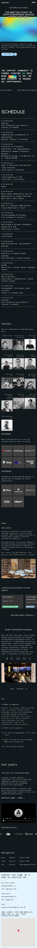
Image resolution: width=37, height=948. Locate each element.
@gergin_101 (6, 479)
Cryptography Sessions (27, 864)
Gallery (20, 689)
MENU (34, 3)
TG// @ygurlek (7, 899)
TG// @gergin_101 (9, 889)
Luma (12, 689)
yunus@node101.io (9, 896)
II (11, 659)
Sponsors (12, 861)
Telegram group (7, 441)
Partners (12, 864)
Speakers (12, 857)
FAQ (2, 864)
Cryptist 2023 (24, 861)
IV (24, 659)
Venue (3, 861)
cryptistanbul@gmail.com (12, 907)
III (18, 659)
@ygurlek (28, 477)
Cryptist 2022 (24, 857)
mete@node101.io (8, 886)
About (3, 857)
